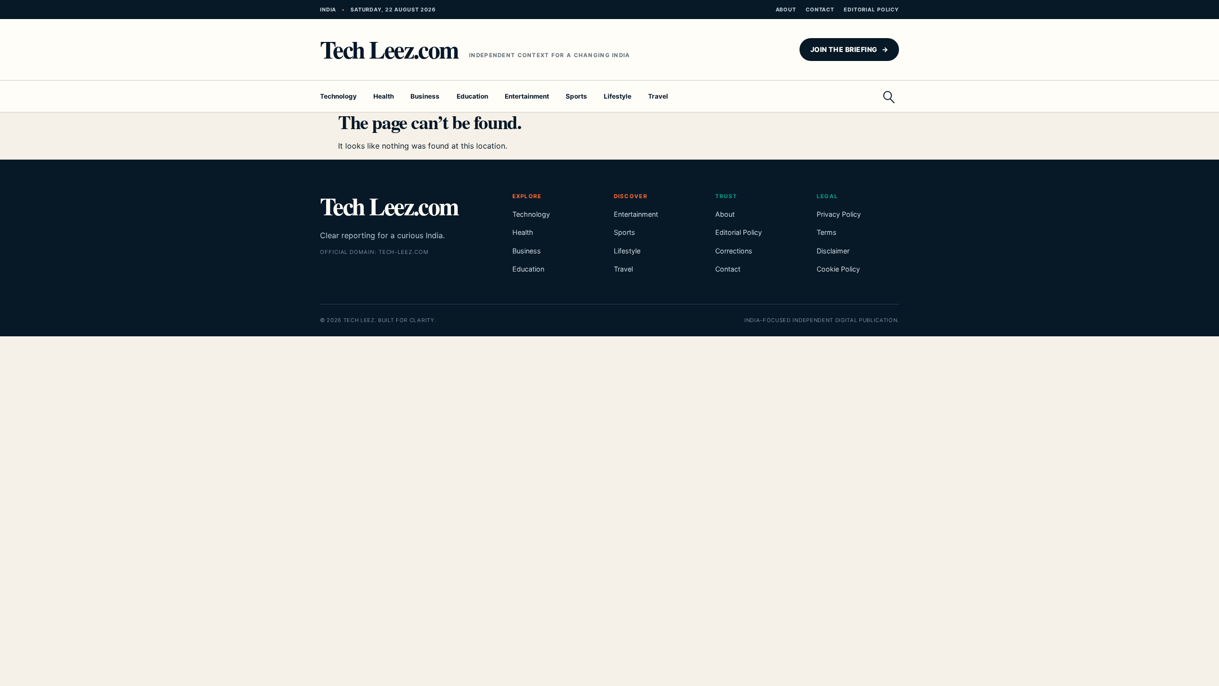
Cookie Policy (838, 269)
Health (383, 96)
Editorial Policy (871, 9)
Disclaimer (833, 251)
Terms (827, 232)
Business (425, 96)
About (786, 9)
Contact (820, 9)
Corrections (733, 251)
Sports (576, 96)
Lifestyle (617, 96)
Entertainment (527, 96)
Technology (338, 96)
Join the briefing (849, 49)
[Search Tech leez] (888, 96)
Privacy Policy (839, 214)
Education (472, 96)
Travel (658, 96)
